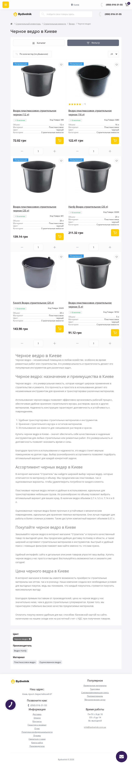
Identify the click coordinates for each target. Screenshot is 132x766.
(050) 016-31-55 (114, 4)
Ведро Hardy (20, 650)
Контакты (37, 721)
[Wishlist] (61, 64)
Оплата (37, 717)
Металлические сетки (95, 699)
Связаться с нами (37, 739)
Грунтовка (95, 689)
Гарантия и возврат (37, 725)
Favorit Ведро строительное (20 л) (33, 302)
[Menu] (5, 4)
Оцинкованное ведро (50, 662)
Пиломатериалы (95, 696)
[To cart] (60, 140)
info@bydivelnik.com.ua (95, 727)
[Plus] (54, 151)
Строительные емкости (55, 23)
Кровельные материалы (95, 685)
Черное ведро (21, 639)
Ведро (72, 23)
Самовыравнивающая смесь (95, 692)
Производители (37, 746)
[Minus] (22, 151)
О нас (37, 728)
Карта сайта (37, 742)
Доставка (37, 714)
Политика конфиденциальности (37, 732)
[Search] (43, 14)
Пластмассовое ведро (25, 662)
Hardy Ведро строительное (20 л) (88, 206)
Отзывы (37, 735)
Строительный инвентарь (28, 23)
